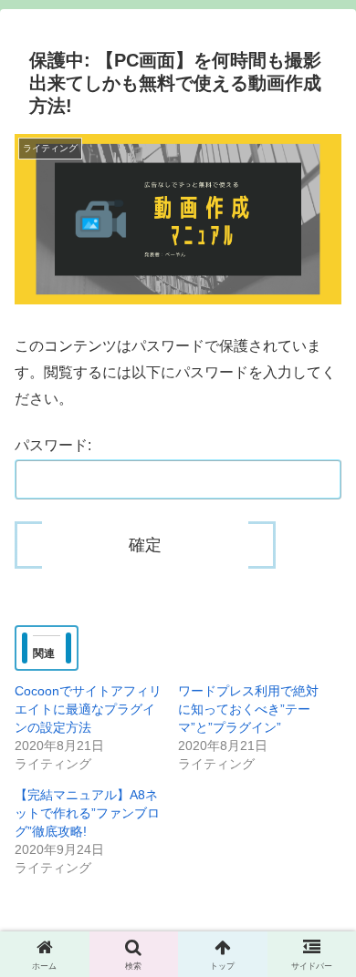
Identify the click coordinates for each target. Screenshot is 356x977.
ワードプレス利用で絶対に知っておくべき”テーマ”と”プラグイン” (248, 709)
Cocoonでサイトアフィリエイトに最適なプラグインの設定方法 (88, 709)
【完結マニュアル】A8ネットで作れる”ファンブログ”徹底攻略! (87, 812)
